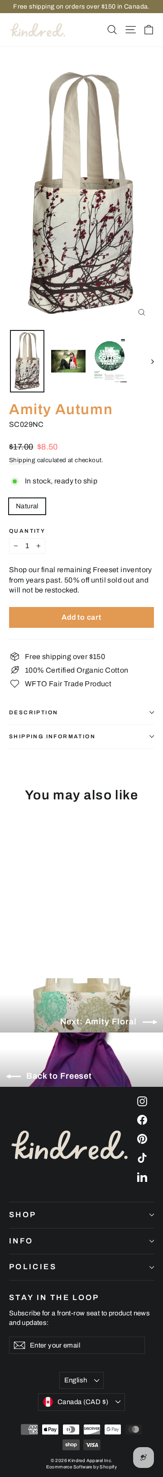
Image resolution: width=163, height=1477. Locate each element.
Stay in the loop (54, 1297)
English (75, 1380)
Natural (27, 506)
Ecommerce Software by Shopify (81, 1466)
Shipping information (52, 736)
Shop (22, 1214)
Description (33, 712)
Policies (33, 1266)
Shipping (22, 460)
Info (21, 1241)
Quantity (27, 531)
